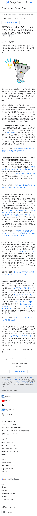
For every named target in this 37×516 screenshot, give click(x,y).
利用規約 (4, 507)
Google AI (4, 496)
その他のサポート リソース (10, 434)
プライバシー (13, 507)
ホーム (3, 14)
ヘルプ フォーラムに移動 (9, 425)
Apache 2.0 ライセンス (20, 381)
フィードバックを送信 (10, 22)
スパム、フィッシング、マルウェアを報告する (15, 431)
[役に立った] (21, 18)
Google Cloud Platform (8, 493)
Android (4, 484)
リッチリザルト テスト (8, 465)
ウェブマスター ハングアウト (25, 174)
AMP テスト (5, 472)
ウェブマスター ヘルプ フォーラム (21, 336)
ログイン (32, 2)
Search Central (20, 2)
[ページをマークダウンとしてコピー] (9, 36)
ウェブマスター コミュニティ (24, 295)
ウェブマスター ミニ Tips (23, 302)
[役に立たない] (23, 18)
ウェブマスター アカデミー (25, 251)
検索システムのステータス (9, 448)
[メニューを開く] (3, 2)
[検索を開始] (27, 2)
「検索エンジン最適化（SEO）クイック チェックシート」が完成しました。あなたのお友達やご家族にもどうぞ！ (18, 233)
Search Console (6, 462)
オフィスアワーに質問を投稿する (11, 428)
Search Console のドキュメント (11, 451)
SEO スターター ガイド (8, 445)
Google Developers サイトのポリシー (24, 383)
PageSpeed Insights (7, 469)
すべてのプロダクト (7, 499)
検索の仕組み (11, 133)
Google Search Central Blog (14, 8)
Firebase (4, 490)
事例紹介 (4, 454)
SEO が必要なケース (8, 442)
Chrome (4, 487)
